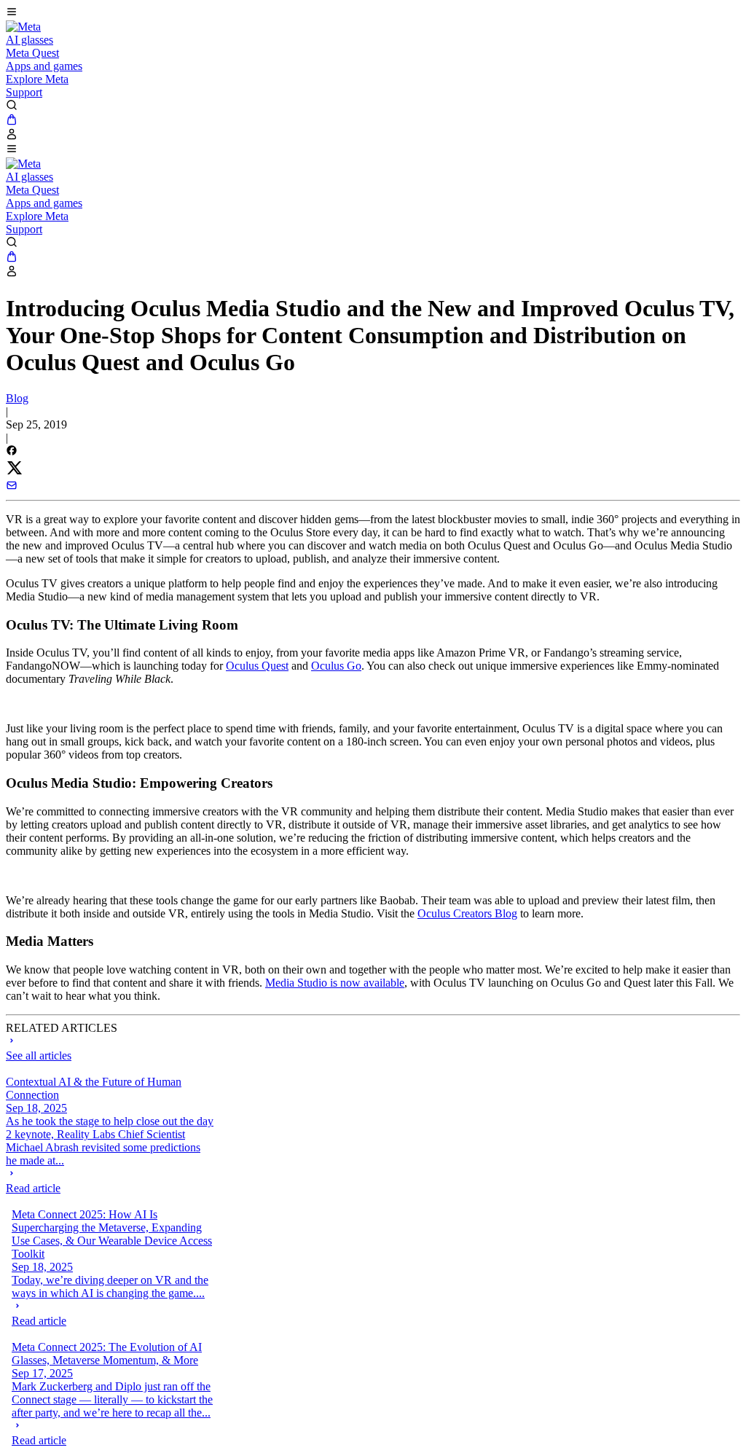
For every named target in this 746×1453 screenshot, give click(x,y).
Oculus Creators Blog (467, 913)
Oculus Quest (257, 665)
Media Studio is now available (334, 982)
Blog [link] (17, 398)
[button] (373, 13)
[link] (23, 26)
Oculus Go (336, 665)
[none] (109, 1181)
